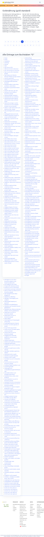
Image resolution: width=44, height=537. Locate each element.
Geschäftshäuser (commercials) (32, 222)
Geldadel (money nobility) (10, 160)
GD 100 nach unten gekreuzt (10, 489)
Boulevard (32, 513)
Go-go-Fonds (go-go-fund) (10, 327)
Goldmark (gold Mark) (9, 340)
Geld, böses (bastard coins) (10, 140)
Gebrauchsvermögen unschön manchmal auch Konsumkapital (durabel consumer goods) (11, 105)
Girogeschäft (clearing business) (11, 285)
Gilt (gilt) (27, 275)
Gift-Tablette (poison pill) (30, 272)
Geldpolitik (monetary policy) (31, 73)
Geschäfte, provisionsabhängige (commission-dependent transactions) (32, 210)
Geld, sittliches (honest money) (11, 154)
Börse (31, 510)
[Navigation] (40, 2)
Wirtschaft (32, 509)
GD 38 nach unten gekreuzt (10, 492)
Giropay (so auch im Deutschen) (11, 287)
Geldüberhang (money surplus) (32, 118)
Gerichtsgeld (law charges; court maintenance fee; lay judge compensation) (32, 184)
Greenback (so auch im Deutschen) (12, 382)
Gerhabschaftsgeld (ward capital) (32, 180)
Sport (31, 512)
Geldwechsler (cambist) (30, 131)
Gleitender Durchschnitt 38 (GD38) (12, 484)
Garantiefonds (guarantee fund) (11, 79)
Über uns (39, 504)
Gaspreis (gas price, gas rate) (11, 90)
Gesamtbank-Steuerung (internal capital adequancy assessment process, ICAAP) (32, 193)
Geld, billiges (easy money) (10, 138)
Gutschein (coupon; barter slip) (11, 483)
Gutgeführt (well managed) (10, 475)
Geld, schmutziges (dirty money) (11, 151)
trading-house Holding (39, 515)
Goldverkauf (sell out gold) (10, 354)
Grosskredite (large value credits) (11, 425)
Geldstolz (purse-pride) (30, 103)
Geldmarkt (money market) (10, 230)
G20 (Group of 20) (8, 67)
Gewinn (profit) (28, 250)
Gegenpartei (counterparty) (10, 121)
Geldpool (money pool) (30, 81)
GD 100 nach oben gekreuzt (10, 493)
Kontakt (38, 506)
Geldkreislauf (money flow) (10, 221)
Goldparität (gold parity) (9, 343)
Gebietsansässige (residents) (10, 95)
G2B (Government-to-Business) (11, 68)
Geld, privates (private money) (11, 149)
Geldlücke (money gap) (9, 227)
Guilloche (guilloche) (9, 456)
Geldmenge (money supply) (10, 250)
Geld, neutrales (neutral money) (11, 148)
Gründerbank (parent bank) (10, 433)
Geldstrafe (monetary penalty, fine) (33, 104)
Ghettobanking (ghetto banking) (32, 266)
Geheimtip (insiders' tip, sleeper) (11, 132)
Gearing (6, 64)
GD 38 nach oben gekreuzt (10, 487)
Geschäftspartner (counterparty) (32, 221)
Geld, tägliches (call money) (10, 155)
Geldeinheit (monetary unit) (10, 191)
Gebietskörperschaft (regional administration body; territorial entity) (11, 100)
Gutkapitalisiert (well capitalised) (11, 481)
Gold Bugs (6, 62)
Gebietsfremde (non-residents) (11, 96)
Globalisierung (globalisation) (11, 304)
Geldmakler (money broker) (10, 228)
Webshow (24, 526)
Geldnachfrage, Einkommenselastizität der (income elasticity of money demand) (33, 60)
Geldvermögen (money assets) (32, 126)
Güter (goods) (7, 464)
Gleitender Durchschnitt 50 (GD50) (12, 486)
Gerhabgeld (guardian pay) (31, 179)
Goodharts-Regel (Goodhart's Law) (12, 365)
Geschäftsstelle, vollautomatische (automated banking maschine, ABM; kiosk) (32, 229)
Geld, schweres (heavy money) (11, 152)
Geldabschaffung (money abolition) (12, 158)
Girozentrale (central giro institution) (12, 289)
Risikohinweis (23, 504)
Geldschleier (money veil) (30, 89)
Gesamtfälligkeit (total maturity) (32, 190)
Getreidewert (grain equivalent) (32, 235)
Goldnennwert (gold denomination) (12, 341)
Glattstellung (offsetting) (9, 296)
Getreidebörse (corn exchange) (32, 233)
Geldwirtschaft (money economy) (32, 140)
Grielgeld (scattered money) (10, 396)
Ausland (32, 515)
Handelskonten (16, 504)
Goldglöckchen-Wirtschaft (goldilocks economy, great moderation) (10, 337)
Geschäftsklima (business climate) (32, 219)
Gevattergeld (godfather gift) (31, 236)
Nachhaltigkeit (40, 512)
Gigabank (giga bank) (30, 273)
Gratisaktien (7, 61)
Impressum (39, 507)
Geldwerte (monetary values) (31, 138)
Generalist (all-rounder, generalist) (32, 155)
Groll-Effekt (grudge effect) (10, 397)
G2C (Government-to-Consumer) (11, 70)
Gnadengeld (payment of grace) (11, 323)
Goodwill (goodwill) (8, 366)
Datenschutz (22, 506)
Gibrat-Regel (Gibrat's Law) (31, 267)
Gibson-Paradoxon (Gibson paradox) (33, 269)
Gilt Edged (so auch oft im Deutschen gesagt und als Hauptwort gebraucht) (10, 281)
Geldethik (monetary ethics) (10, 196)
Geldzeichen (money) (30, 141)
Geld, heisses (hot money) (10, 146)
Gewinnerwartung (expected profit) (33, 255)
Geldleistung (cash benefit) (10, 222)
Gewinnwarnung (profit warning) (32, 264)
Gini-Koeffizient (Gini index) (10, 284)
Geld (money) (7, 134)
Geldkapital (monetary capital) (11, 210)
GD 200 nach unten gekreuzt (10, 490)
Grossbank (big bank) (9, 405)
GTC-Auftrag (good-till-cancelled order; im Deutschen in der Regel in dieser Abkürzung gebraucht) (12, 454)
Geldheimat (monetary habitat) (11, 208)
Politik (31, 507)
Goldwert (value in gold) (9, 357)
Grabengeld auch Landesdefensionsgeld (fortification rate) (12, 370)
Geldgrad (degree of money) (10, 207)
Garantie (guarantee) (9, 78)
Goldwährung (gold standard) (11, 355)
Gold (5, 65)
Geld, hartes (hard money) (10, 145)
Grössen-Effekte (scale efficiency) (11, 421)
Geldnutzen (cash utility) (30, 68)
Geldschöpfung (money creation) (32, 90)
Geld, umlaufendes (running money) (12, 157)
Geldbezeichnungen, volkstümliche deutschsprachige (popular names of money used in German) (12, 179)
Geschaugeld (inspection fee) (31, 231)
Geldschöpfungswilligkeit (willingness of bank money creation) (31, 97)
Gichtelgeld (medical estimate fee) (33, 270)
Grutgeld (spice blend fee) (10, 447)
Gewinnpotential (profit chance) (32, 259)
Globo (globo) (7, 318)
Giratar (5, 58)
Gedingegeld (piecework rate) (11, 113)
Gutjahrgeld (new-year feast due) (11, 480)
